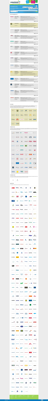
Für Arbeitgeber (36, 4)
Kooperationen (24, 4)
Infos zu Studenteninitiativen (11, 397)
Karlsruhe (16, 396)
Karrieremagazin (12, 4)
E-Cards (27, 397)
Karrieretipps (19, 4)
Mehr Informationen (6, 400)
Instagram (32, 396)
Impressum (28, 396)
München (16, 397)
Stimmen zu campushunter (20, 396)
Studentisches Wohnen (28, 4)
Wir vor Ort (21, 4)
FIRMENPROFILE (15, 4)
